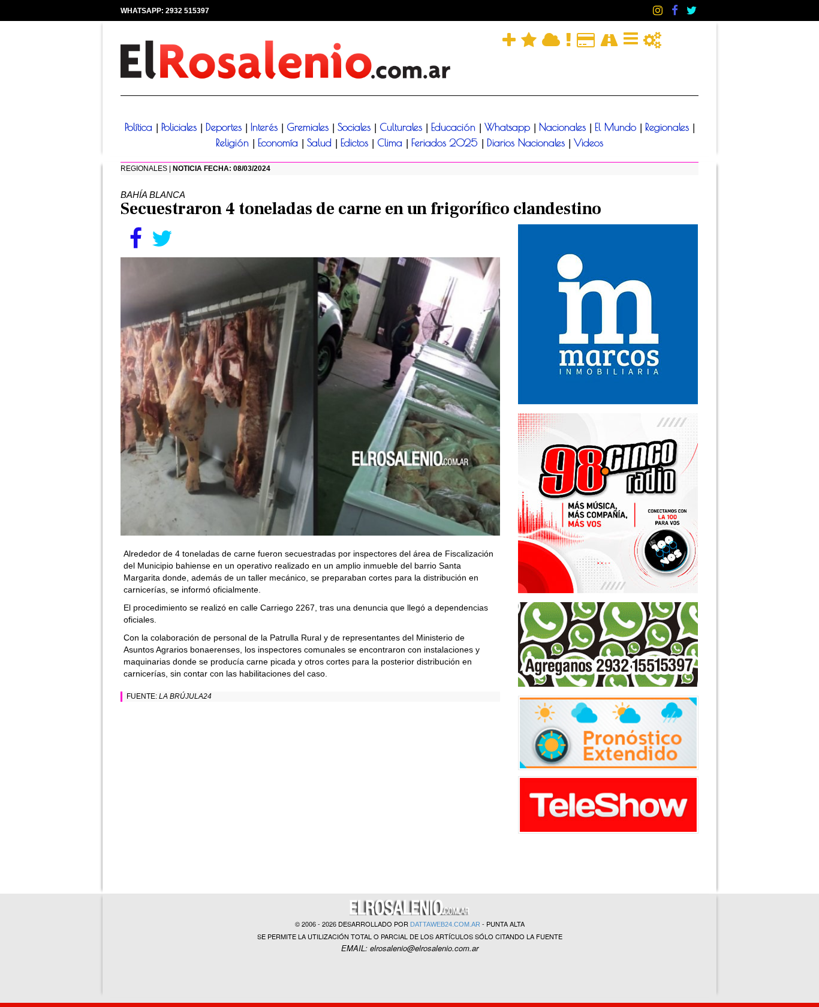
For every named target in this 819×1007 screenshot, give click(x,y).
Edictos (356, 143)
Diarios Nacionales (527, 143)
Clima (391, 143)
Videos (588, 143)
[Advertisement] (310, 795)
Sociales (356, 127)
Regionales (668, 127)
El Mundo (617, 127)
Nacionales (564, 127)
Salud (321, 143)
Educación (455, 127)
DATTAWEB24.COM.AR (445, 924)
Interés (266, 127)
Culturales (403, 127)
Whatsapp (509, 127)
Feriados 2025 (446, 143)
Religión (234, 143)
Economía (280, 143)
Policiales (180, 127)
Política (140, 127)
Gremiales (309, 127)
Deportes (225, 127)
